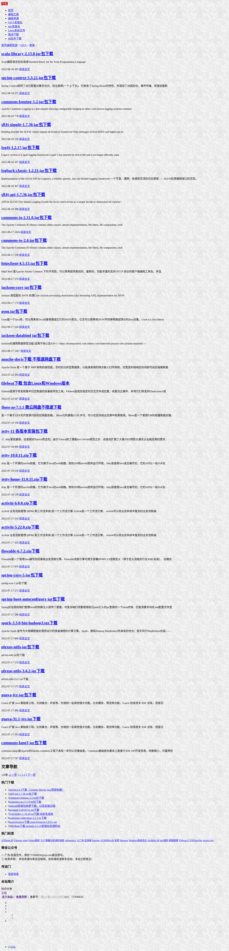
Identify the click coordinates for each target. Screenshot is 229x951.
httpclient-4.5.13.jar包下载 (24, 263)
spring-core (208, 840)
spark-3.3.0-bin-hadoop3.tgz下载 (29, 623)
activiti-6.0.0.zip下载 (19, 503)
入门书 (80, 840)
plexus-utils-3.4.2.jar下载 (23, 671)
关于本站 (7, 896)
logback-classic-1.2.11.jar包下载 (29, 170)
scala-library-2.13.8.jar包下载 (27, 54)
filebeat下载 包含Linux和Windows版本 (35, 383)
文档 (4, 892)
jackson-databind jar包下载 (25, 335)
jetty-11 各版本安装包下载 (24, 431)
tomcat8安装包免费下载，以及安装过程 (32, 805)
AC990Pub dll (107, 840)
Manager (124, 840)
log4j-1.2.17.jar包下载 (20, 147)
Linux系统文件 (16, 30)
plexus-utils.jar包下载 (20, 647)
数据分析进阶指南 (54, 840)
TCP (42, 840)
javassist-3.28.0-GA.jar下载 (24, 810)
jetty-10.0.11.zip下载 (19, 455)
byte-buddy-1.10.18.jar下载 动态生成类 (31, 814)
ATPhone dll (7, 840)
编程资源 (13, 18)
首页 (10, 10)
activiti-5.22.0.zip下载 (20, 527)
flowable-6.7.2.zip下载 (20, 551)
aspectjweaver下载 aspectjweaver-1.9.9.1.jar (33, 822)
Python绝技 (34, 840)
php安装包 (14, 26)
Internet (96, 840)
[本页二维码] (24, 946)
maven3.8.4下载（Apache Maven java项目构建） (37, 789)
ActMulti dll (153, 840)
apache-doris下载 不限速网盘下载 (31, 359)
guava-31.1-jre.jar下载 (21, 719)
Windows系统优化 (138, 840)
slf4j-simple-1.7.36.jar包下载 (26, 124)
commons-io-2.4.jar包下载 (24, 240)
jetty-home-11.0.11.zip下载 (24, 479)
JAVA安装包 (15, 22)
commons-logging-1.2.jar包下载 (28, 102)
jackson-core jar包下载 (21, 287)
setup (25, 840)
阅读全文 (24, 69)
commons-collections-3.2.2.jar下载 (28, 818)
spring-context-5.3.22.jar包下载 (28, 78)
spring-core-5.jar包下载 (22, 575)
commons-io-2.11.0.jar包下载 (26, 217)
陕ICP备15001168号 (52, 896)
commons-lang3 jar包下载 (24, 743)
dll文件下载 (14, 38)
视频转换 (173, 840)
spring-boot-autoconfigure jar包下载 (33, 599)
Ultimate (18, 840)
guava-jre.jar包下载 (18, 695)
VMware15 (184, 840)
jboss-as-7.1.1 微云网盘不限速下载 (31, 407)
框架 (32, 45)
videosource (70, 840)
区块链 (88, 840)
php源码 (164, 840)
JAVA (23, 45)
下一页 (31, 774)
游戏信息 (13, 874)
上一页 (13, 774)
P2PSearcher (196, 840)
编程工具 (13, 14)
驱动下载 (13, 34)
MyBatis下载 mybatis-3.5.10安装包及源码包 (35, 826)
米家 (116, 840)
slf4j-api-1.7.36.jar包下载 (23, 194)
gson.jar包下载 (14, 311)
